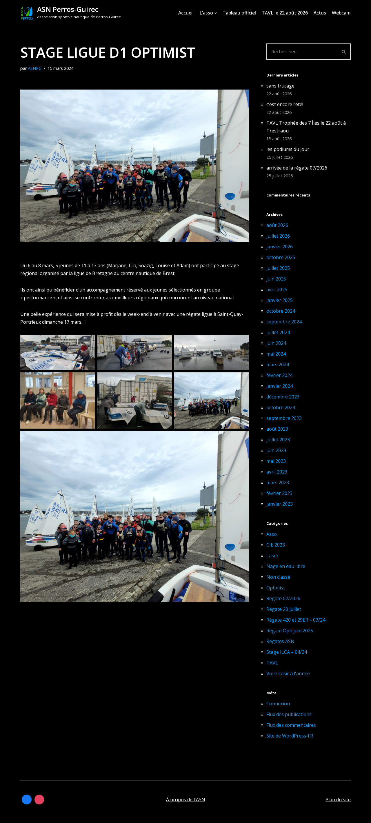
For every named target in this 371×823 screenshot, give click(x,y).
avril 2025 (276, 289)
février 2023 (279, 493)
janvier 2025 (279, 300)
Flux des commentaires (291, 725)
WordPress (78, 815)
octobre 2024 (280, 311)
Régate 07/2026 (283, 598)
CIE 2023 (275, 545)
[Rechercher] (344, 51)
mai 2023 (276, 461)
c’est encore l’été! (284, 104)
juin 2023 (276, 450)
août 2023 (277, 429)
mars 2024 (277, 364)
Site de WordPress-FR (289, 736)
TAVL (272, 663)
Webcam (341, 13)
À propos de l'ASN (185, 799)
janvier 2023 (279, 504)
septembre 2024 (284, 321)
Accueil (186, 13)
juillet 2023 (278, 439)
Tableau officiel (239, 13)
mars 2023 (277, 482)
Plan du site (338, 799)
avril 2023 (276, 472)
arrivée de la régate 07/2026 (296, 168)
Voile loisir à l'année (288, 673)
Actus (320, 13)
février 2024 (279, 375)
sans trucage (280, 86)
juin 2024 (276, 343)
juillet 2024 (278, 332)
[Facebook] (26, 799)
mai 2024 (276, 354)
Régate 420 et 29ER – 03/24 (295, 620)
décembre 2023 (282, 397)
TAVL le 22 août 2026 (285, 13)
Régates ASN (280, 641)
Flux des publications (289, 714)
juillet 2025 (278, 268)
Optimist (275, 588)
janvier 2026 (279, 246)
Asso (271, 534)
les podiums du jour (287, 149)
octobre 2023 (280, 407)
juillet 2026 (278, 236)
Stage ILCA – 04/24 (286, 652)
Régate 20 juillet (283, 609)
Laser (272, 555)
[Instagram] (39, 799)
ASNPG (34, 68)
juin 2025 (276, 279)
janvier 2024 (279, 386)
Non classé (278, 577)
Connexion (278, 703)
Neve (26, 815)
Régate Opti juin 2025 (289, 630)
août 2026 (277, 225)
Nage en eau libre (285, 566)
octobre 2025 (280, 257)
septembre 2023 (284, 418)
